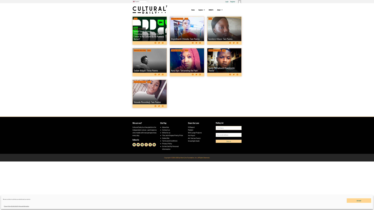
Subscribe (165, 138)
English (137, 1)
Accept (359, 200)
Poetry (135, 19)
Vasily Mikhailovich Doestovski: (221, 69)
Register (232, 2)
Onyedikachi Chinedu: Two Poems (185, 38)
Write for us (166, 133)
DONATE (211, 10)
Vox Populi (191, 135)
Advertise (165, 127)
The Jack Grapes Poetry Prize (172, 135)
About (219, 10)
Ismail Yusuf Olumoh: (149, 35)
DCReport (191, 127)
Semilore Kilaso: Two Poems (220, 38)
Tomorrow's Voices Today (177, 19)
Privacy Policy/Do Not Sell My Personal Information (16, 206)
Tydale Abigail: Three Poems (146, 70)
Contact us (166, 130)
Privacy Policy (167, 143)
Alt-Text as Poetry (194, 138)
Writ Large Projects (195, 133)
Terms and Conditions (169, 141)
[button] (155, 43)
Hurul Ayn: (184, 70)
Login (226, 2)
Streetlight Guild (193, 141)
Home (193, 10)
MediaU (190, 130)
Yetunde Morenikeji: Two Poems (147, 102)
